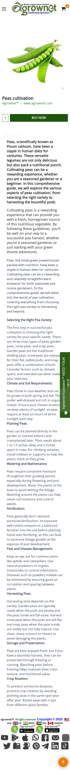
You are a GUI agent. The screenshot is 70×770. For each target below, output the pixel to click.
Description (11, 134)
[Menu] (4, 9)
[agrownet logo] (34, 9)
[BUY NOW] (63, 9)
